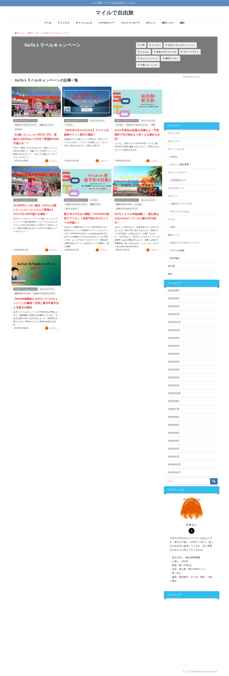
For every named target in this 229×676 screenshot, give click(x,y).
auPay (173, 156)
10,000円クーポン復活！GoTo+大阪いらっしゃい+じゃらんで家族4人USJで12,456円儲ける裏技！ (35, 209)
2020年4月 (173, 433)
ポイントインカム (179, 211)
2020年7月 (173, 409)
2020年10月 (174, 393)
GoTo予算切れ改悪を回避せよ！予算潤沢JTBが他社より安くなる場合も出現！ (137, 134)
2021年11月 (174, 330)
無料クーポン (171, 58)
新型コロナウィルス (166, 52)
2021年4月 (173, 361)
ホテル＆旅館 (177, 250)
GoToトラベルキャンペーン (181, 45)
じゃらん (144, 52)
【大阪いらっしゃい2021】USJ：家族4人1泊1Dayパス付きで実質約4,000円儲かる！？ (36, 138)
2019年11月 (174, 472)
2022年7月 (173, 314)
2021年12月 (174, 322)
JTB (142, 45)
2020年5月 (173, 425)
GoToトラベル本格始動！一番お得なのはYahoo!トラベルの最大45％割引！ (136, 218)
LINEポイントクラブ (181, 203)
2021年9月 (173, 338)
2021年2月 (173, 377)
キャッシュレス (84, 22)
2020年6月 (173, 417)
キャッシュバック (149, 58)
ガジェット (174, 141)
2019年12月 (174, 464)
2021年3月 (173, 369)
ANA (172, 227)
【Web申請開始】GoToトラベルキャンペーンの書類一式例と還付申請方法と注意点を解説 (36, 303)
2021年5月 (173, 354)
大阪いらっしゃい (149, 65)
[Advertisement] (192, 100)
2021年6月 (173, 346)
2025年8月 (173, 290)
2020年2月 (173, 448)
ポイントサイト (191, 52)
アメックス (63, 22)
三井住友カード (178, 180)
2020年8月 (173, 401)
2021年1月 (173, 385)
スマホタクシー (106, 22)
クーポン (156, 45)
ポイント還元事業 (179, 164)
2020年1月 (173, 456)
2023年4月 (173, 298)
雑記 (182, 22)
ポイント (151, 22)
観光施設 (175, 258)
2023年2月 (173, 306)
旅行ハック (168, 22)
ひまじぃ (54, 161)
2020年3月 (173, 441)
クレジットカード (130, 22)
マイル (47, 22)
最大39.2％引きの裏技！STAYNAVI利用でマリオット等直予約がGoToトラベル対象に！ (86, 218)
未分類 (171, 266)
